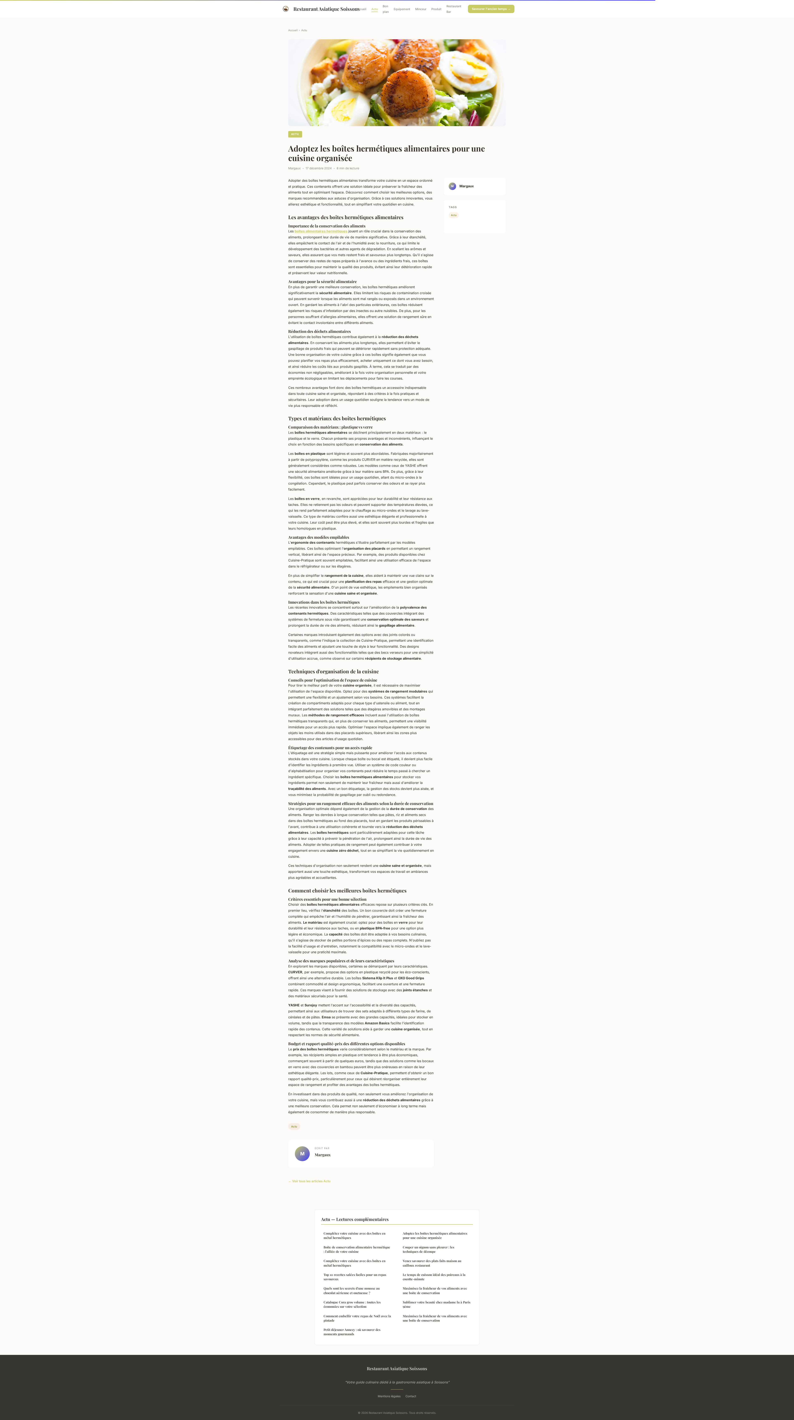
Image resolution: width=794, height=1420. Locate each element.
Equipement (402, 9)
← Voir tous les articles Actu (309, 1181)
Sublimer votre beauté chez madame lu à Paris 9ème (436, 1304)
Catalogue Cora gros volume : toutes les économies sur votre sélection (352, 1304)
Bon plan (386, 8)
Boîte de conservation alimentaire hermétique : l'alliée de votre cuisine (357, 1249)
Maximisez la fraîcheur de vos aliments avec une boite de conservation (435, 1290)
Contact (410, 1396)
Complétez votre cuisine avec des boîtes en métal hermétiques (354, 1235)
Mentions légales (389, 1396)
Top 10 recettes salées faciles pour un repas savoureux (355, 1277)
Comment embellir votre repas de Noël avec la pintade (357, 1318)
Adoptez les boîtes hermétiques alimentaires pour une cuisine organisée (435, 1235)
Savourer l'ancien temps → (491, 9)
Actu (374, 9)
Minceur (420, 9)
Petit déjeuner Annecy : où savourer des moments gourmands (352, 1332)
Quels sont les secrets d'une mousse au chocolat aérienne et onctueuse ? (352, 1290)
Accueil (361, 9)
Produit (436, 9)
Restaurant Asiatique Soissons (321, 9)
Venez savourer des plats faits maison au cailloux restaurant (432, 1263)
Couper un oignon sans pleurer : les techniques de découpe (428, 1249)
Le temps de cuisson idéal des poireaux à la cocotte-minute (434, 1277)
